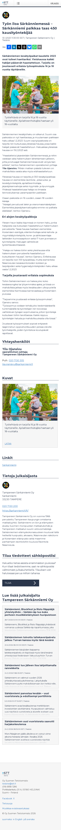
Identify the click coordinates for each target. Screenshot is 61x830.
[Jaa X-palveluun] (19, 47)
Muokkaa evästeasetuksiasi (15, 808)
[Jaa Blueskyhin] (29, 47)
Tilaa (8, 583)
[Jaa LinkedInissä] (14, 47)
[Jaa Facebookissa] (9, 47)
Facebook (7, 798)
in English (17, 819)
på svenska (29, 819)
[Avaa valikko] (18, 3)
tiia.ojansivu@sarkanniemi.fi (17, 364)
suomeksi (7, 819)
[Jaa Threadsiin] (24, 47)
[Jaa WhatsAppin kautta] (34, 47)
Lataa (8, 443)
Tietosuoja (7, 803)
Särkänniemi (9, 465)
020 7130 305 (16, 360)
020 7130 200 (10, 506)
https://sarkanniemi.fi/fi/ (15, 510)
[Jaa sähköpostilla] (39, 47)
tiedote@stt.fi (9, 783)
